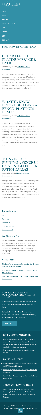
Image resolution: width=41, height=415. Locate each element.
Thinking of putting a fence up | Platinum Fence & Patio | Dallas (20, 164)
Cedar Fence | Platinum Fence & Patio (19, 59)
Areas (15, 411)
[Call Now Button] (20, 410)
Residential (6, 223)
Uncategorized (7, 230)
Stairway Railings (8, 226)
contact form (10, 315)
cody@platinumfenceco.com (14, 317)
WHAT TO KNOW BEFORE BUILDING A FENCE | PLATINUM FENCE (19, 107)
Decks (4, 215)
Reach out (9, 323)
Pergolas (5, 219)
